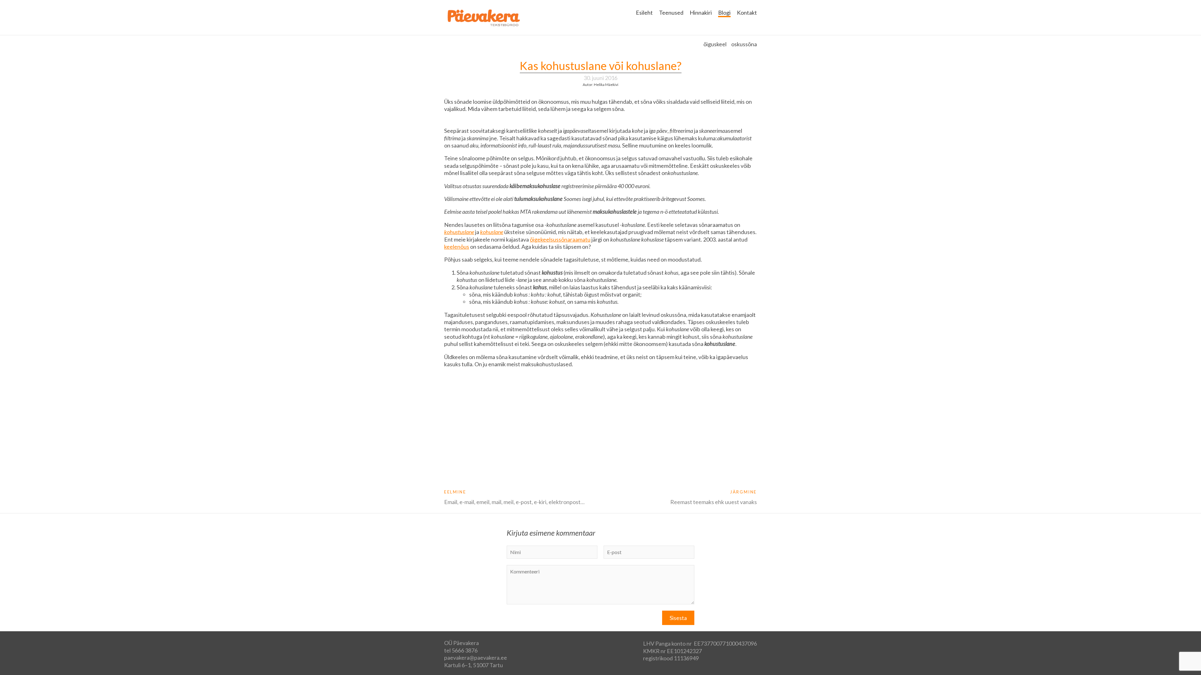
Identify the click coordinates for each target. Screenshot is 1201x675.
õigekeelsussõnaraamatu (560, 239)
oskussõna (744, 44)
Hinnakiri (701, 12)
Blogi (724, 12)
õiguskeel (715, 44)
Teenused (671, 12)
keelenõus (456, 246)
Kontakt (747, 12)
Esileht (644, 12)
